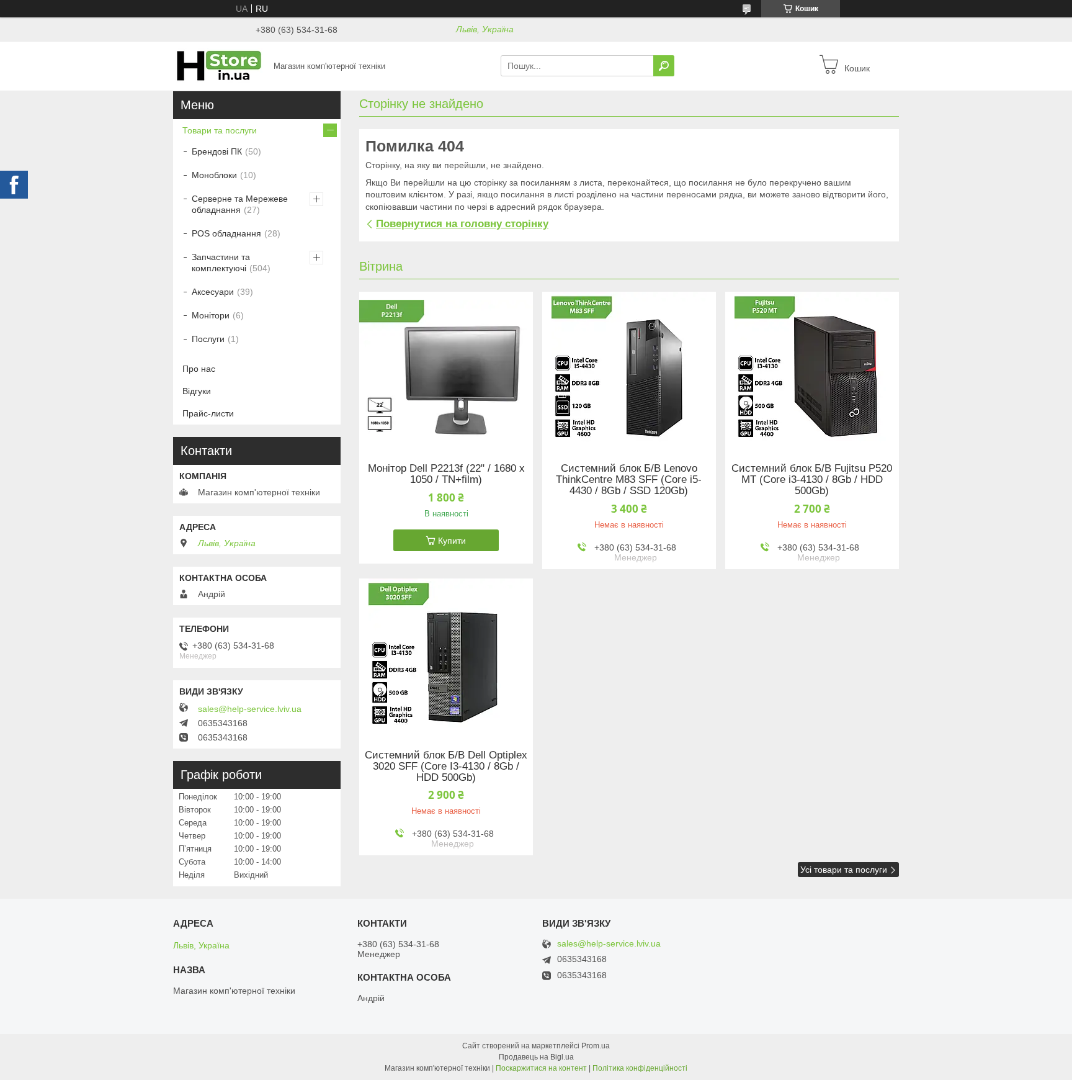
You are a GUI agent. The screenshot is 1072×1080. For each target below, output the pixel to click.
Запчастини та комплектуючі (221, 262)
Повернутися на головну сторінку (462, 224)
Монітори (211, 315)
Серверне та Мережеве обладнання (240, 204)
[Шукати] (663, 65)
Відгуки (196, 391)
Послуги (208, 339)
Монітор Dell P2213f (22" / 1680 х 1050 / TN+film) (446, 474)
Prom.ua (595, 1046)
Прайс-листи (208, 413)
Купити (452, 541)
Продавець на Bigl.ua (536, 1057)
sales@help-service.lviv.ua (250, 709)
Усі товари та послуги (843, 870)
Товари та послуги (219, 130)
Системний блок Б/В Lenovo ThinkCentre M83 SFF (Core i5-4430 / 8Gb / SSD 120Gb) (629, 480)
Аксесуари (213, 292)
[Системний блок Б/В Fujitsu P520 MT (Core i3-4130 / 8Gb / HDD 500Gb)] (812, 369)
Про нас (198, 369)
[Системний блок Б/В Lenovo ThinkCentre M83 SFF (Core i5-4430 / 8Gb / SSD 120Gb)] (629, 369)
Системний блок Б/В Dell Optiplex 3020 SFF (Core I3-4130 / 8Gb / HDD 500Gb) (446, 766)
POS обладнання (226, 233)
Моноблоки (214, 175)
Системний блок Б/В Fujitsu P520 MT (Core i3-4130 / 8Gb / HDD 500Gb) (811, 480)
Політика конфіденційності (639, 1068)
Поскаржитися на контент (541, 1068)
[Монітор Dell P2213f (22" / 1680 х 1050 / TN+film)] (446, 369)
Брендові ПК (217, 151)
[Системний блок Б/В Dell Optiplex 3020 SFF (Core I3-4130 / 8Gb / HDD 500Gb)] (446, 656)
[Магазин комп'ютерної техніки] (219, 65)
